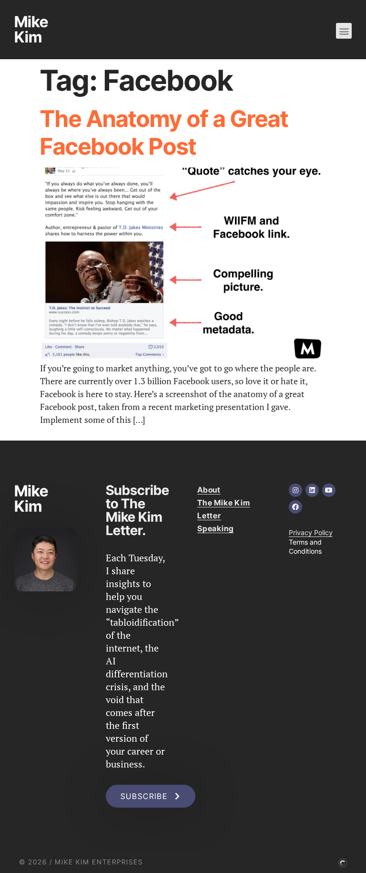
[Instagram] (295, 490)
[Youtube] (329, 490)
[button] (344, 31)
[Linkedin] (312, 490)
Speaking (215, 528)
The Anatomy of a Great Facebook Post (164, 132)
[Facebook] (295, 507)
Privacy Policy (311, 532)
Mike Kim (31, 29)
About (209, 489)
